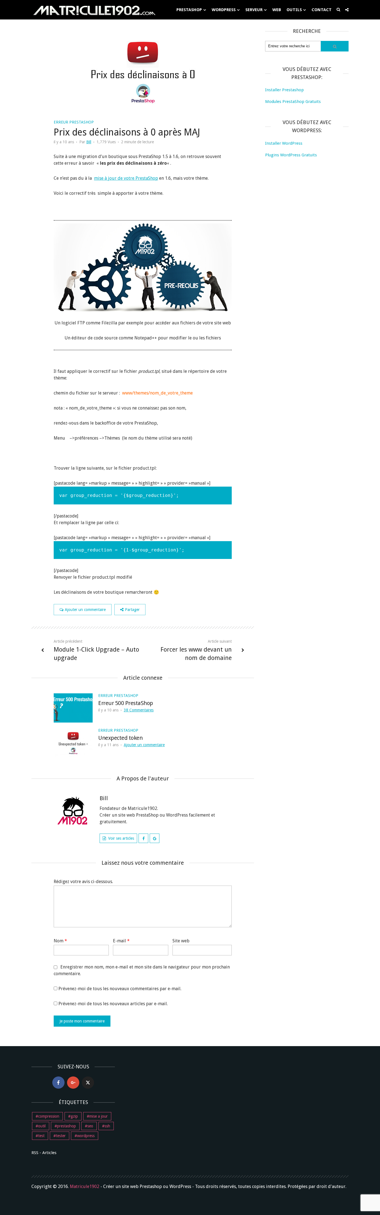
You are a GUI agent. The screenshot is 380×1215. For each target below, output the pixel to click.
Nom (60, 940)
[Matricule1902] (94, 10)
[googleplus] (73, 1082)
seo (90, 1126)
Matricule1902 (84, 1186)
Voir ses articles (121, 838)
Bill (88, 142)
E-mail (121, 940)
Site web (180, 940)
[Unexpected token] (73, 742)
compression (48, 1116)
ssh (107, 1126)
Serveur (254, 9)
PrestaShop (189, 9)
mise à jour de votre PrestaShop (126, 178)
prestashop (66, 1126)
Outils (294, 9)
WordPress (224, 9)
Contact (322, 9)
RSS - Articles (43, 1152)
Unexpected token (120, 738)
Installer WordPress (283, 143)
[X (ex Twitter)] (88, 1082)
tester (61, 1135)
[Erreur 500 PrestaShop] (73, 707)
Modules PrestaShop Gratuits (293, 101)
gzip (74, 1116)
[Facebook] (58, 1082)
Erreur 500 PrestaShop (125, 703)
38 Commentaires (139, 710)
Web (276, 9)
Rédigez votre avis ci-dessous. (83, 881)
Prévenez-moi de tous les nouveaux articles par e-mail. (113, 1003)
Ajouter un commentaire (85, 609)
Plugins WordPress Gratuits (291, 154)
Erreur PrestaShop (74, 122)
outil (42, 1126)
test (41, 1135)
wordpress (86, 1135)
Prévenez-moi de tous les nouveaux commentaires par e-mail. (119, 988)
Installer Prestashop (284, 89)
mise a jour (98, 1116)
